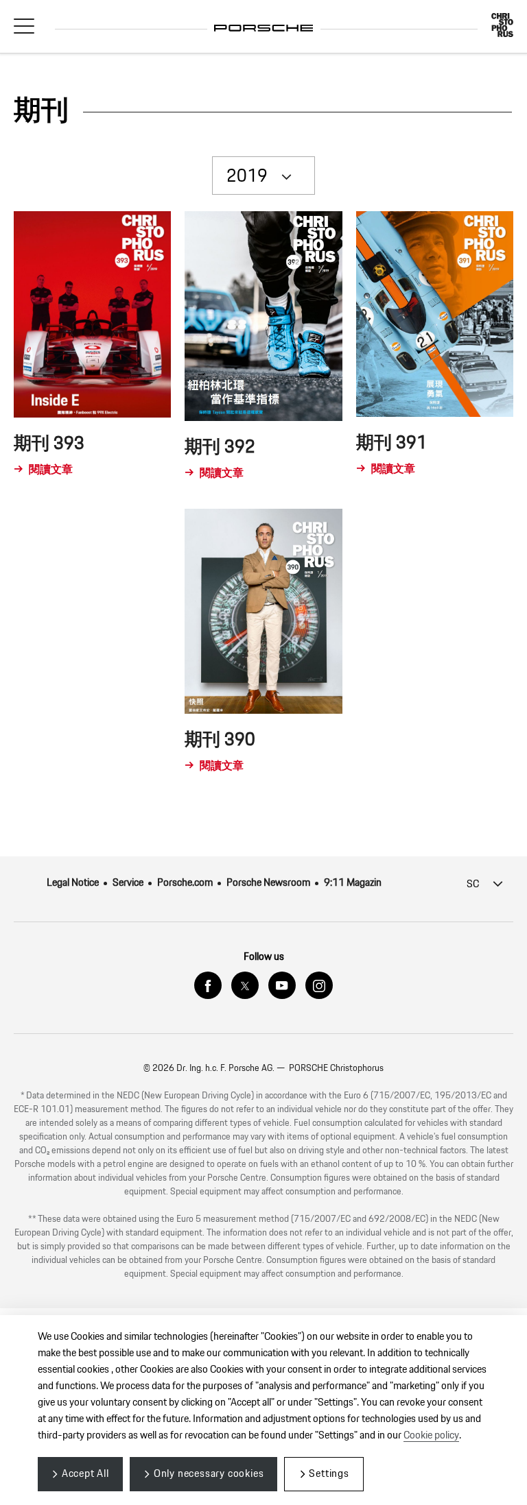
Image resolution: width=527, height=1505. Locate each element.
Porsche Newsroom (268, 883)
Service (128, 883)
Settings (329, 1474)
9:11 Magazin (353, 883)
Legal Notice (73, 883)
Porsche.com (185, 883)
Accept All (85, 1474)
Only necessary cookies (209, 1474)
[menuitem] (80, 883)
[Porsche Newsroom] (263, 18)
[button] (24, 25)
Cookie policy (431, 1435)
